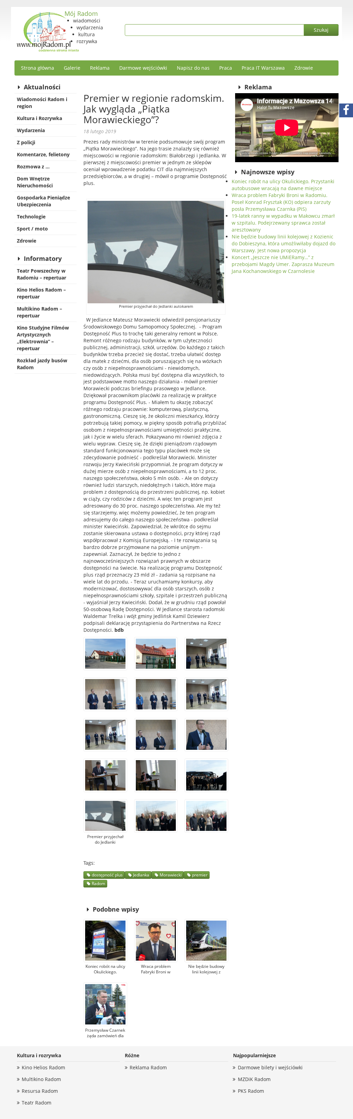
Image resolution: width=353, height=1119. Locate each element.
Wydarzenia (31, 130)
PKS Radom (251, 1091)
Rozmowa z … (33, 166)
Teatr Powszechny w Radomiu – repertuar (41, 274)
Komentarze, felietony (43, 154)
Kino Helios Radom (43, 1067)
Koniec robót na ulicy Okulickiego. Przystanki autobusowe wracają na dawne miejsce (283, 185)
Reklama (100, 68)
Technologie (31, 216)
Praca (225, 68)
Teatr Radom (36, 1102)
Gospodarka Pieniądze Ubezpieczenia (43, 201)
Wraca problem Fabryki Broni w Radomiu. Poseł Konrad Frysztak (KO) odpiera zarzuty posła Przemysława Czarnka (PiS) (281, 202)
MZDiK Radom (254, 1079)
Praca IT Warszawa (263, 68)
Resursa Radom (40, 1091)
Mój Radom (81, 13)
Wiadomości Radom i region (42, 102)
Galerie (72, 68)
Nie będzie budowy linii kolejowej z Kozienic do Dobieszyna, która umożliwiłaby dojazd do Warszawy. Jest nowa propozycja (283, 243)
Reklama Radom (148, 1067)
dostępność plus (107, 875)
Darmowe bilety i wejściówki (270, 1067)
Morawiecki (171, 875)
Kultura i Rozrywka (39, 118)
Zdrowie (303, 68)
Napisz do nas (193, 68)
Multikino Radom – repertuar (39, 312)
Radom (98, 883)
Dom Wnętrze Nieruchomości (35, 182)
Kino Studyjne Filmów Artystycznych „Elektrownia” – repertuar (43, 338)
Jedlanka (141, 875)
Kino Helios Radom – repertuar (41, 293)
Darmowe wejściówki (143, 68)
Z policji (26, 142)
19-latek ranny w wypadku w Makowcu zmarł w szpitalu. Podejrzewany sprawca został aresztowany (283, 223)
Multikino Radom (41, 1079)
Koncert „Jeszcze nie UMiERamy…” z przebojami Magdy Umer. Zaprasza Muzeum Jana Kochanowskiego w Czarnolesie (283, 264)
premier (200, 875)
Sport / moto (32, 228)
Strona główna (37, 68)
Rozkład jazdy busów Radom (42, 364)
